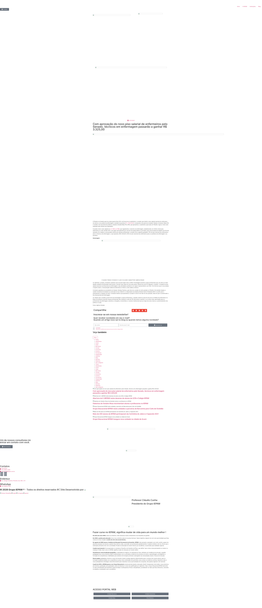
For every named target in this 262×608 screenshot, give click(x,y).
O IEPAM (245, 6)
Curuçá (97, 348)
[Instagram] (1, 474)
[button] (133, 310)
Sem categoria (99, 362)
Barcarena (98, 346)
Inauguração (99, 354)
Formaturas (98, 353)
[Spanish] (25, 493)
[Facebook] (5, 474)
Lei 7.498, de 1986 (114, 229)
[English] (13, 493)
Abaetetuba (99, 341)
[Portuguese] (19, 493)
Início (238, 6)
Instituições (253, 6)
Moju (97, 357)
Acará (97, 343)
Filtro (95, 337)
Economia (98, 349)
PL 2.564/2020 (130, 223)
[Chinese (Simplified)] (5, 493)
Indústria (98, 356)
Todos (97, 339)
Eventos (98, 351)
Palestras (98, 361)
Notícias (98, 359)
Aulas (97, 344)
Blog (259, 6)
